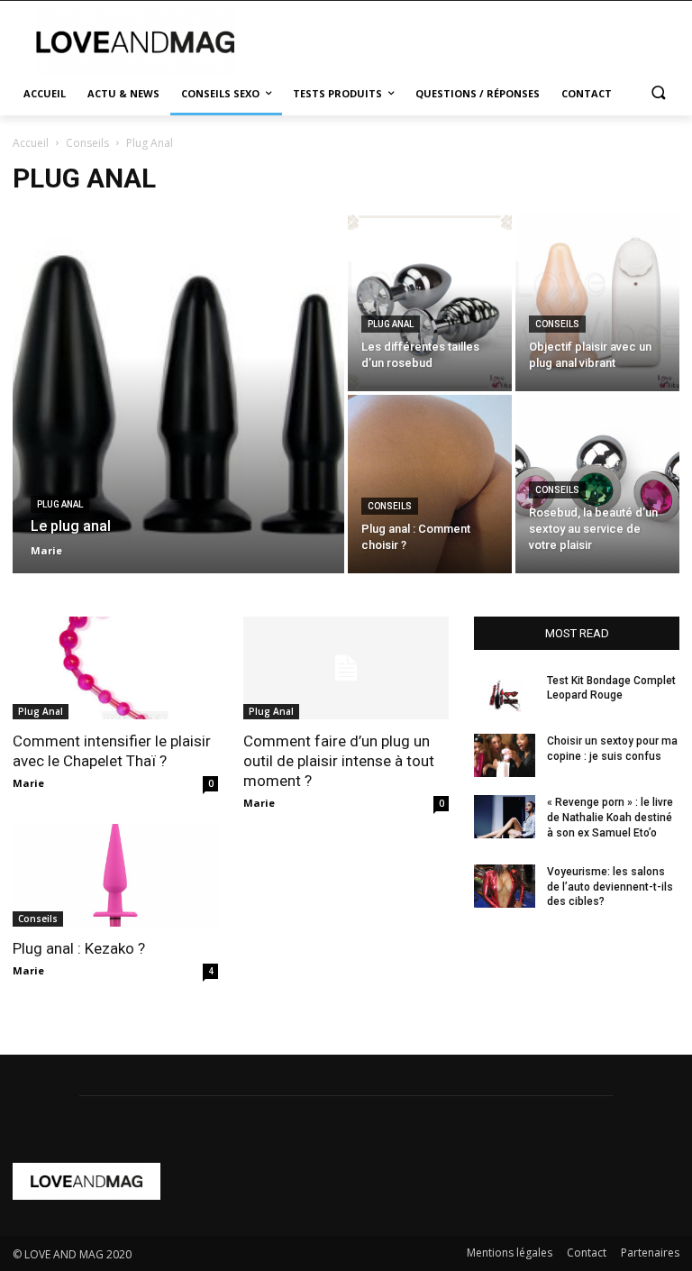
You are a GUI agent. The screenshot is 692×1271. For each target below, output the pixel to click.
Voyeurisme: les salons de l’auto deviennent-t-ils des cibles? (610, 887)
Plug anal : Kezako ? (79, 948)
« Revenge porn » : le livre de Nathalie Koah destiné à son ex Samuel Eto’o (610, 817)
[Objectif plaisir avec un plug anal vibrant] (597, 302)
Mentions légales (509, 1252)
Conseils (87, 143)
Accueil (31, 143)
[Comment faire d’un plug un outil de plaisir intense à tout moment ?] (346, 668)
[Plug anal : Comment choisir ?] (430, 484)
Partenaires (650, 1252)
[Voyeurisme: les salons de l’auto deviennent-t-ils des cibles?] (504, 886)
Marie (28, 783)
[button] (658, 94)
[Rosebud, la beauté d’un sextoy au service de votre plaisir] (597, 484)
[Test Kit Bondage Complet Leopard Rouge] (504, 695)
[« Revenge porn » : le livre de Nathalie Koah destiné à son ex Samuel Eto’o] (504, 816)
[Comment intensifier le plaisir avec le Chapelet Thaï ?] (115, 668)
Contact (586, 1252)
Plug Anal (60, 504)
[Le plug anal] (178, 393)
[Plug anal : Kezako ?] (115, 875)
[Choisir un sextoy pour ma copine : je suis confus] (504, 755)
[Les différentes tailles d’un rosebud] (430, 302)
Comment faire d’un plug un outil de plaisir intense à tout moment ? (338, 761)
